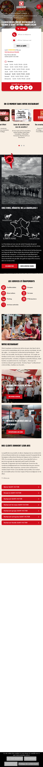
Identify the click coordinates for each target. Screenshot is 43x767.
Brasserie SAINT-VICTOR (12, 493)
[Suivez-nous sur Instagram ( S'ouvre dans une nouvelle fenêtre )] (17, 87)
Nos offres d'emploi (15, 396)
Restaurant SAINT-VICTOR (13, 499)
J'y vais (23, 28)
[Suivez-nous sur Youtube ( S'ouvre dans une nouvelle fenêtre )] (21, 87)
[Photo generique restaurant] (21, 315)
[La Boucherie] (21, 6)
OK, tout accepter (15, 758)
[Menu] (4, 7)
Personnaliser (10, 764)
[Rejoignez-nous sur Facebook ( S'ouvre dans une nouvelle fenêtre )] (12, 87)
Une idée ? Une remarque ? (38, 6)
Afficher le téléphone (24, 35)
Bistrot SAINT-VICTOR (11, 487)
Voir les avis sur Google (12, 52)
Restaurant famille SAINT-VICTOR (16, 523)
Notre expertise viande (29, 266)
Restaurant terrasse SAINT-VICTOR (16, 505)
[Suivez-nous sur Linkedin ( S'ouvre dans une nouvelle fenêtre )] (26, 87)
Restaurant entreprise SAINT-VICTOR (17, 517)
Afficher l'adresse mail (24, 40)
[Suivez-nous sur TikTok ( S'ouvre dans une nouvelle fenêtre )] (30, 87)
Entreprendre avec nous (17, 432)
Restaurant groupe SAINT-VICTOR (16, 511)
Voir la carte (21, 45)
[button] (19, 145)
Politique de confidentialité (28, 764)
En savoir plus (9, 266)
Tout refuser (30, 758)
